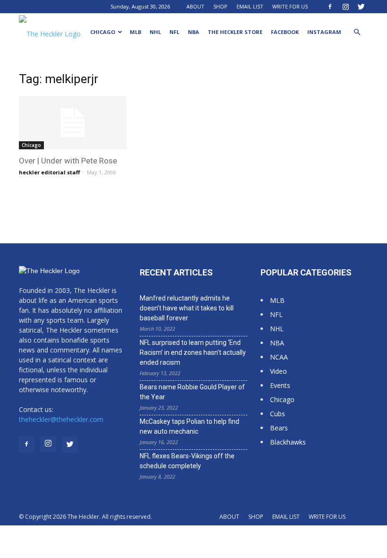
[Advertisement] (324, 131)
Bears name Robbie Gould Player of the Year (192, 392)
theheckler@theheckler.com (61, 419)
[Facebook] (330, 6)
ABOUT (195, 6)
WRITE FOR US (290, 6)
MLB (135, 31)
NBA (193, 31)
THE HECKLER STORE (235, 31)
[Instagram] (345, 6)
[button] (356, 32)
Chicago (102, 31)
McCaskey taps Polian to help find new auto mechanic (189, 426)
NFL (174, 31)
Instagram (324, 31)
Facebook (285, 31)
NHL (155, 31)
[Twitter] (361, 6)
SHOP (220, 6)
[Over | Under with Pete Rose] (72, 122)
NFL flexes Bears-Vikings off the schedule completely (187, 461)
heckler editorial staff (49, 172)
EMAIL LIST (249, 6)
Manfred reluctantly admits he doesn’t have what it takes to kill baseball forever (187, 308)
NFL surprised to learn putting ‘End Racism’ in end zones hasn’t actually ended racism (193, 352)
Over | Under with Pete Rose (68, 160)
